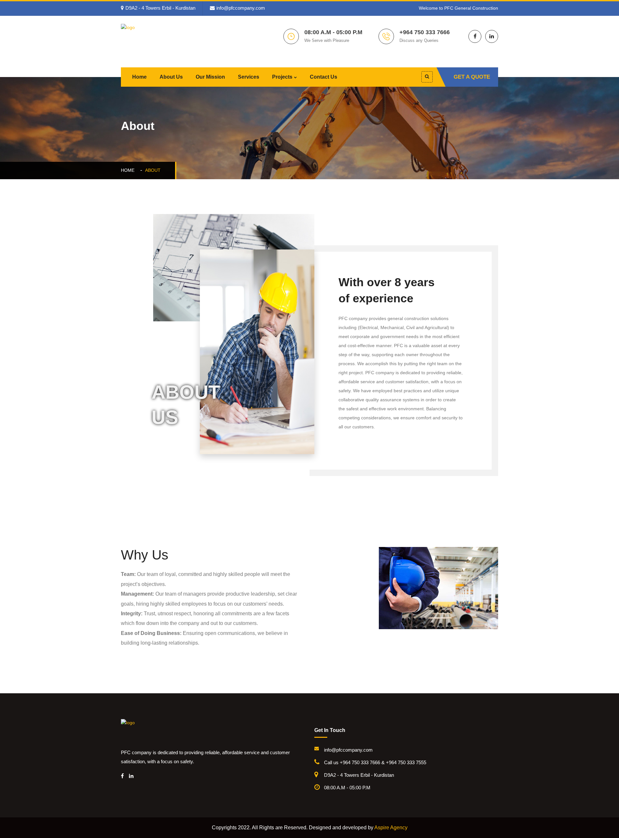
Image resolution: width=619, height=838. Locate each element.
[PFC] (167, 40)
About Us (171, 77)
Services (248, 77)
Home (139, 77)
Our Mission (210, 77)
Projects (282, 77)
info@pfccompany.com (240, 8)
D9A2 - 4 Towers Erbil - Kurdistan (160, 8)
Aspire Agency (391, 827)
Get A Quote (472, 77)
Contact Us (323, 77)
